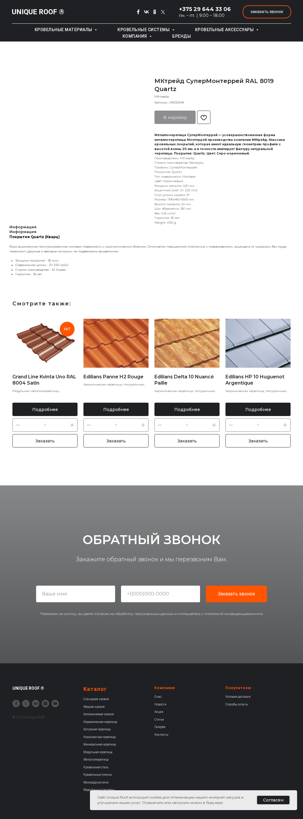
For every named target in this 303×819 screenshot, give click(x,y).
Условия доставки (238, 696)
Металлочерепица (96, 759)
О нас (158, 696)
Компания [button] (135, 36)
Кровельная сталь (95, 767)
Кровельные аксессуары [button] (225, 29)
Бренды (181, 36)
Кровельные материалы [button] (64, 29)
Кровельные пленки (97, 774)
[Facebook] (138, 11)
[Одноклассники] (154, 11)
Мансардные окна (96, 782)
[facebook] (16, 703)
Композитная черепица (99, 737)
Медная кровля (94, 706)
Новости (160, 704)
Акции (158, 711)
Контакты (161, 734)
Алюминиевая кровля (98, 714)
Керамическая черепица (100, 722)
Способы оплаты (236, 704)
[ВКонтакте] (146, 11)
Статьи (159, 719)
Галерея (159, 727)
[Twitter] (163, 11)
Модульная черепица (97, 752)
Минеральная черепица (99, 744)
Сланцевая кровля (96, 699)
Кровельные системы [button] (144, 29)
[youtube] (55, 703)
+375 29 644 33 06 (205, 9)
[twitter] (26, 703)
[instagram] (45, 703)
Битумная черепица (97, 729)
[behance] (35, 703)
